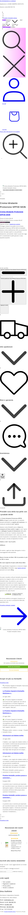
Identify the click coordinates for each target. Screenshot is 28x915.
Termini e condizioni (8, 887)
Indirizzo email (17, 871)
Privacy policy (7, 885)
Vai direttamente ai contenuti (8, 1)
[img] (14, 833)
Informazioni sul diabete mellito (13, 735)
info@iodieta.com (9, 900)
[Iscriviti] (21, 871)
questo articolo (22, 568)
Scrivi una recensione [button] (14, 666)
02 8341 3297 (8, 904)
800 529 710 (12, 902)
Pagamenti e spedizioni (9, 883)
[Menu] (3, 14)
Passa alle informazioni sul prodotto (10, 131)
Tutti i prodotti (6, 882)
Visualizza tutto (4, 682)
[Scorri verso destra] (0, 195)
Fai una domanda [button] (14, 670)
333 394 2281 (10, 907)
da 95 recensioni (13, 835)
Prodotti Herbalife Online (10, 911)
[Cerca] (14, 53)
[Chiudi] (0, 628)
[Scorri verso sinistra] (0, 192)
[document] (14, 642)
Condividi (2, 477)
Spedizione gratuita (14, 224)
